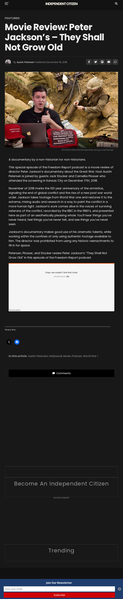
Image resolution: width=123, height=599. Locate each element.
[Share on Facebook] (89, 62)
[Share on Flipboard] (102, 62)
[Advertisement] (61, 521)
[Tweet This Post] (95, 62)
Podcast (77, 356)
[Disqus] (61, 417)
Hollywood (55, 356)
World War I (90, 356)
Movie (66, 356)
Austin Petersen (25, 62)
